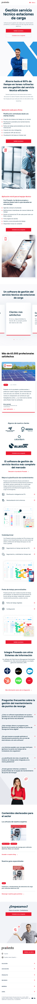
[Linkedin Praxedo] (34, 998)
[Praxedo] (5, 3)
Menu (33, 2)
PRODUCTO (5, 975)
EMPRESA (4, 986)
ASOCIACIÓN (5, 968)
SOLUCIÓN (4, 963)
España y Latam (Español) (10, 957)
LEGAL (3, 991)
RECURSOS (4, 980)
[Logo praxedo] (18, 948)
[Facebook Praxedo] (32, 998)
